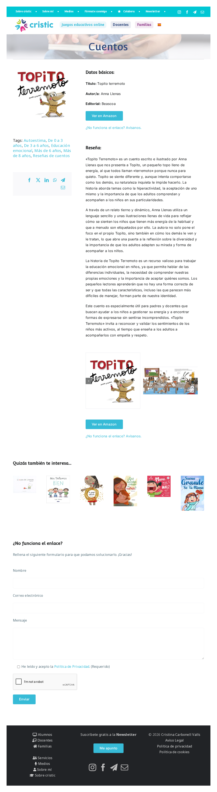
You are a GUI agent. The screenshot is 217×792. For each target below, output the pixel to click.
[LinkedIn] (46, 180)
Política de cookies (174, 752)
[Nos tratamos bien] (58, 489)
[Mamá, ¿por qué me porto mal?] (159, 486)
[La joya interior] (92, 490)
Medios (43, 763)
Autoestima (35, 140)
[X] (38, 180)
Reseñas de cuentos (51, 155)
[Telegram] (63, 180)
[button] (89, 381)
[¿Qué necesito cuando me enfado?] (125, 491)
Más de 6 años (47, 150)
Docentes (45, 740)
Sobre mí (44, 769)
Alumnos (44, 734)
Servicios (44, 758)
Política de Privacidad (71, 666)
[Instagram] (92, 767)
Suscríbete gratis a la (108, 734)
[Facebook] (29, 180)
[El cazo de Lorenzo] (24, 484)
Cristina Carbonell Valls (180, 734)
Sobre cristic (44, 775)
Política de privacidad (174, 746)
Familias (44, 746)
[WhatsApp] (55, 180)
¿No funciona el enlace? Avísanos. (114, 127)
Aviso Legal (174, 740)
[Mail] (124, 767)
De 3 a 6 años (36, 145)
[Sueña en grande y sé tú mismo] (192, 493)
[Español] (159, 25)
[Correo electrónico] (63, 187)
